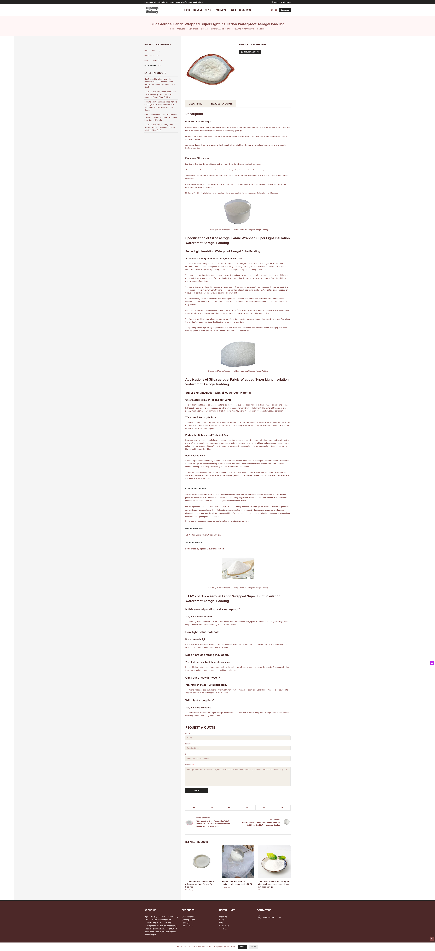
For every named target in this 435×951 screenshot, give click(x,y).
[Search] (276, 10)
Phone (188, 754)
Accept (242, 947)
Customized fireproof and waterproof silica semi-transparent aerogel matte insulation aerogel (274, 884)
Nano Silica (149, 55)
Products (223, 917)
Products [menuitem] (221, 10)
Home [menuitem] (187, 10)
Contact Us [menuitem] (245, 10)
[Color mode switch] (272, 10)
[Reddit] (264, 808)
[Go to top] (432, 939)
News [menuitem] (208, 10)
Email (187, 744)
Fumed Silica (149, 50)
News (221, 920)
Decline (253, 947)
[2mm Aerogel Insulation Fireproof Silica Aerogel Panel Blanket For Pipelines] (201, 861)
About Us (223, 929)
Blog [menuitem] (233, 10)
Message (189, 764)
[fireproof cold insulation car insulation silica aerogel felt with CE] (238, 861)
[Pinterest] (229, 808)
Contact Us (285, 10)
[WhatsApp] (282, 808)
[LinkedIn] (247, 808)
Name (187, 733)
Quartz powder (150, 60)
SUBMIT (197, 790)
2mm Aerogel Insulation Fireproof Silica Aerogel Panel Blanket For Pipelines (199, 884)
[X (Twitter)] (212, 808)
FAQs (221, 923)
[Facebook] (194, 808)
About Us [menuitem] (197, 10)
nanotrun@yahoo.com (282, 2)
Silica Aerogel (189, 890)
